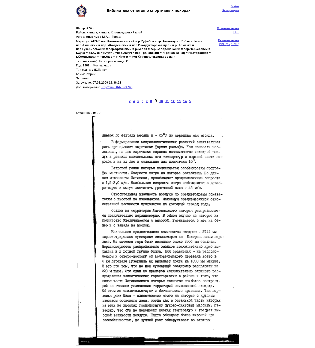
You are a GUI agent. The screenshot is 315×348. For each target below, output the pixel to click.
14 (185, 101)
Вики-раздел (230, 10)
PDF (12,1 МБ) (228, 42)
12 (173, 101)
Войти (235, 6)
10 (161, 101)
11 (167, 101)
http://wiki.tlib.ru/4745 (116, 87)
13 (179, 101)
